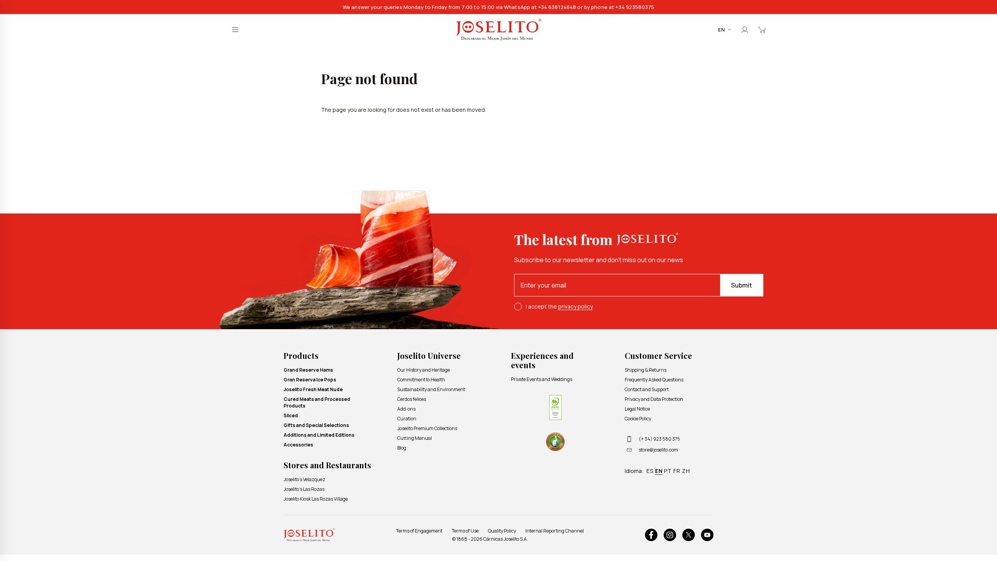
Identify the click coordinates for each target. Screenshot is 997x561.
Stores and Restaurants (327, 465)
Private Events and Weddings (541, 379)
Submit (741, 285)
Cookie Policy (638, 418)
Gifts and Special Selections (316, 425)
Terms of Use (465, 530)
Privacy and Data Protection (654, 399)
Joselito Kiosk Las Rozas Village (316, 499)
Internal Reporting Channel (554, 530)
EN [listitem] (659, 471)
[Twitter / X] (688, 535)
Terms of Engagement (419, 530)
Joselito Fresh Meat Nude (313, 389)
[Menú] (235, 29)
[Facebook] (651, 535)
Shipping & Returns (645, 370)
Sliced (291, 415)
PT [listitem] (668, 471)
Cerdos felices (411, 399)
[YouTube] (707, 535)
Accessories (298, 444)
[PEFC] (555, 407)
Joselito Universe (429, 355)
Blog (401, 448)
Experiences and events (542, 360)
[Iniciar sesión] (744, 29)
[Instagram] (670, 535)
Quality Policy (502, 530)
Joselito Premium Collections (427, 428)
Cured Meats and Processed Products (317, 402)
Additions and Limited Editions (319, 435)
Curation (406, 418)
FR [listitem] (676, 471)
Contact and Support (647, 389)
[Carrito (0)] (762, 29)
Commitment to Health (421, 379)
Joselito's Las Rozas (304, 489)
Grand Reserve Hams (308, 370)
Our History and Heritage (423, 370)
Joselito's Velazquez (304, 479)
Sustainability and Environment (431, 389)
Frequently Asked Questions (654, 379)
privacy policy (575, 306)
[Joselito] (498, 30)
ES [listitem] (650, 471)
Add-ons (406, 409)
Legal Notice (637, 409)
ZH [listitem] (686, 471)
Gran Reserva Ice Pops (310, 379)
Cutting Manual (414, 438)
